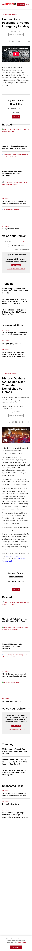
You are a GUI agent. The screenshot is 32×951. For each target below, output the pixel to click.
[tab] (7, 241)
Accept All (16, 947)
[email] (22, 41)
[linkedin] (13, 41)
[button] (3, 4)
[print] (29, 41)
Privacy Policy (22, 942)
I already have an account (16, 269)
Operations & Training (9, 14)
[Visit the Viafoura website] (25, 249)
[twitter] (16, 41)
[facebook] (9, 41)
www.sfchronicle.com (14, 556)
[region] (16, 246)
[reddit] (19, 41)
